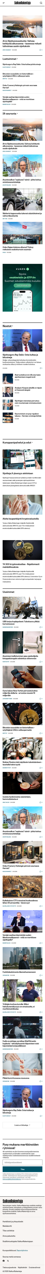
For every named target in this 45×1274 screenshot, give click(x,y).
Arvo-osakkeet (7, 50)
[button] (3, 3)
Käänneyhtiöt (7, 767)
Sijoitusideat (7, 67)
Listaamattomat (7, 698)
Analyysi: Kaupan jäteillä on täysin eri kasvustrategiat (28, 389)
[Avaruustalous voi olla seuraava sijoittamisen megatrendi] (8, 379)
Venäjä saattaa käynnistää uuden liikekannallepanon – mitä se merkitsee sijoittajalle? (18, 99)
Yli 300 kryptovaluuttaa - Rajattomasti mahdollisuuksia (21, 565)
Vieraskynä (6, 975)
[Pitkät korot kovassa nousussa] (22, 1064)
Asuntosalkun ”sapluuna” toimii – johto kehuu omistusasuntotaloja (22, 180)
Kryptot (5, 78)
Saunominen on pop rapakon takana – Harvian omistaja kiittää (28, 415)
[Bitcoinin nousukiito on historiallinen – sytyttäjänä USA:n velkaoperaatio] (22, 714)
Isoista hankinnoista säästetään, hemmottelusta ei (17, 798)
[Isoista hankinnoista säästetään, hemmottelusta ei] (22, 783)
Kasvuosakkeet (7, 90)
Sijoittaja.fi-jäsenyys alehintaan (18, 473)
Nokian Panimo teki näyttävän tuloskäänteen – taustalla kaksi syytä (22, 763)
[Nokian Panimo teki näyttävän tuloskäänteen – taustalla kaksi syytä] (22, 748)
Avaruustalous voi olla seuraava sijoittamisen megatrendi (28, 376)
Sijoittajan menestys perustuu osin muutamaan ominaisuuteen (28, 402)
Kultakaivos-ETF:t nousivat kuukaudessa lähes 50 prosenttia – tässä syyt (20, 901)
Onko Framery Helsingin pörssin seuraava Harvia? (20, 86)
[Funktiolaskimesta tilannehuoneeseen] (22, 958)
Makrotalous (6, 104)
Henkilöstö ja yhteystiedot (13, 1221)
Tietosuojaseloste (9, 1267)
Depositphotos (22, 1250)
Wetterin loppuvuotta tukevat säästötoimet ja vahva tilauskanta (22, 214)
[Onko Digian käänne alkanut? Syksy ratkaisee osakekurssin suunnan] (22, 233)
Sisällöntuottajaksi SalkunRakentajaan (18, 1241)
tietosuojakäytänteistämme (12, 1179)
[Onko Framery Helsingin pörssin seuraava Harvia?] (22, 852)
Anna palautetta (9, 1236)
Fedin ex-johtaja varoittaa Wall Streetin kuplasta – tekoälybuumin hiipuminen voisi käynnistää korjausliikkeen (21, 1043)
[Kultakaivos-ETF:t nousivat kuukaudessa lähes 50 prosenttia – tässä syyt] (22, 887)
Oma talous (6, 802)
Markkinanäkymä (8, 627)
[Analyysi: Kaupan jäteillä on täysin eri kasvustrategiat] (8, 392)
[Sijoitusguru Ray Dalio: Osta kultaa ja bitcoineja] (22, 340)
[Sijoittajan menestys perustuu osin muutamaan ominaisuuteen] (8, 405)
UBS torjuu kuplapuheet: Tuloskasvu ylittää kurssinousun (21, 622)
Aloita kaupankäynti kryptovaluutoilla (21, 518)
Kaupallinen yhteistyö (9, 906)
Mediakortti (7, 1226)
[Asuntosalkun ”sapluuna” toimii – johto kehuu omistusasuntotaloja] (22, 165)
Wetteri (5, 218)
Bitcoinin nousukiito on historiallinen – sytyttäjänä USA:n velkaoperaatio (18, 75)
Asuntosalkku (7, 185)
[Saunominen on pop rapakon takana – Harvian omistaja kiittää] (8, 418)
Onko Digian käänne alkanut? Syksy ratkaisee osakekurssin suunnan (18, 248)
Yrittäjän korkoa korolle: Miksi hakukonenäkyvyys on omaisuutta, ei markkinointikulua (19, 1006)
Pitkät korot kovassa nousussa (16, 1078)
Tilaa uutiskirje (8, 1230)
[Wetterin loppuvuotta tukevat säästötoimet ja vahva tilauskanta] (22, 199)
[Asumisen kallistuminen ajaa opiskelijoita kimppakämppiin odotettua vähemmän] (22, 642)
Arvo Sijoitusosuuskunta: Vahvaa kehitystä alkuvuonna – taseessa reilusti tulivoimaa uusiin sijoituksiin (22, 43)
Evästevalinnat (34, 1267)
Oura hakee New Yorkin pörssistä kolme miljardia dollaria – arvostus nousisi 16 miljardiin (20, 693)
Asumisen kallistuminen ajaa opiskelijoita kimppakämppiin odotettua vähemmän (20, 657)
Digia (4, 252)
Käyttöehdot (22, 1267)
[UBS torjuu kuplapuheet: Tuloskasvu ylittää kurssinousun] (22, 608)
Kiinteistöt (6, 661)
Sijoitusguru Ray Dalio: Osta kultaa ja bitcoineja (22, 64)
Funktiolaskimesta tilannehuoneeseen (19, 972)
